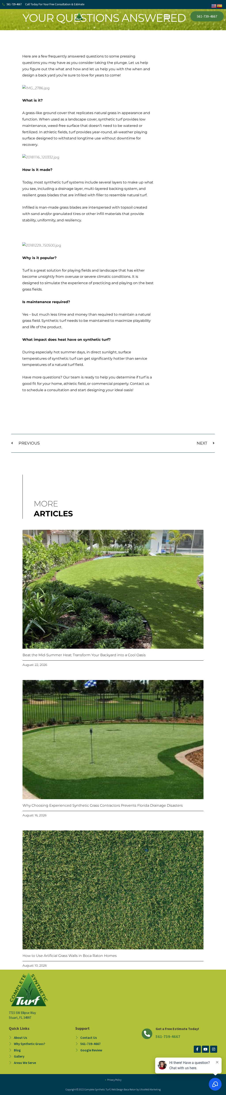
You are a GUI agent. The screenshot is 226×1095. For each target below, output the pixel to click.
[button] (167, 16)
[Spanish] (220, 6)
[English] (214, 6)
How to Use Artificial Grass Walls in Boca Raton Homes (70, 956)
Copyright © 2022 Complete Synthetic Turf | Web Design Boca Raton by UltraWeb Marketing (113, 1089)
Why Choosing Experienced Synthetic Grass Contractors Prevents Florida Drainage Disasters (103, 805)
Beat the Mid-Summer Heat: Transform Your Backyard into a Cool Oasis (84, 655)
